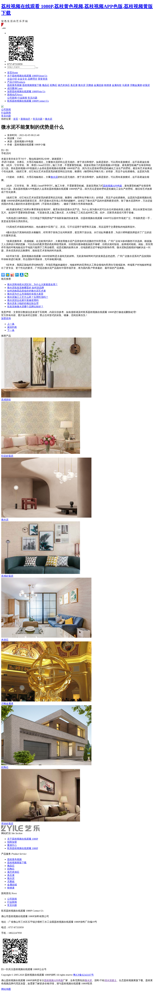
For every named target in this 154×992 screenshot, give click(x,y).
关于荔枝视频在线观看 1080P (27, 75)
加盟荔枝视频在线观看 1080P (26, 91)
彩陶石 (53, 85)
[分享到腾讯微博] (17, 275)
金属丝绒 (98, 85)
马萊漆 (125, 85)
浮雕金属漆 (136, 85)
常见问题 (32, 97)
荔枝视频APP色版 (112, 185)
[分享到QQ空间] (8, 275)
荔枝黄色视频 (14, 85)
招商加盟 (12, 842)
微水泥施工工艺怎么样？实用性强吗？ (27, 297)
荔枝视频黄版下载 (32, 85)
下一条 (10, 330)
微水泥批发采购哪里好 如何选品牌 (25, 287)
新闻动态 (14, 94)
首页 (12, 72)
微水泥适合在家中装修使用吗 (22, 300)
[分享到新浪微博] (12, 275)
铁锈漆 (107, 85)
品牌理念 (32, 79)
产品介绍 (16, 82)
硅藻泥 (146, 85)
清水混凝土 (111, 980)
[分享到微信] (26, 275)
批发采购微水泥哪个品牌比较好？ (25, 306)
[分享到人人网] (22, 275)
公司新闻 (12, 97)
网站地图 (6, 989)
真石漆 (74, 85)
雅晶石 (45, 85)
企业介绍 (12, 79)
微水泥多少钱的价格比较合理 (22, 303)
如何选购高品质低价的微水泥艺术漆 (26, 290)
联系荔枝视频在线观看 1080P (28, 101)
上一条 (10, 324)
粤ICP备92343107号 (83, 975)
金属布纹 (117, 85)
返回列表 (12, 327)
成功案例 (14, 88)
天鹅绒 (89, 85)
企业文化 (22, 79)
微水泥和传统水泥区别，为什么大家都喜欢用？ (32, 284)
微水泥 (81, 85)
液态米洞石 (64, 85)
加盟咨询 (6, 318)
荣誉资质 (43, 79)
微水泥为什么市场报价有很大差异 (25, 294)
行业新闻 (22, 97)
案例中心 (12, 845)
